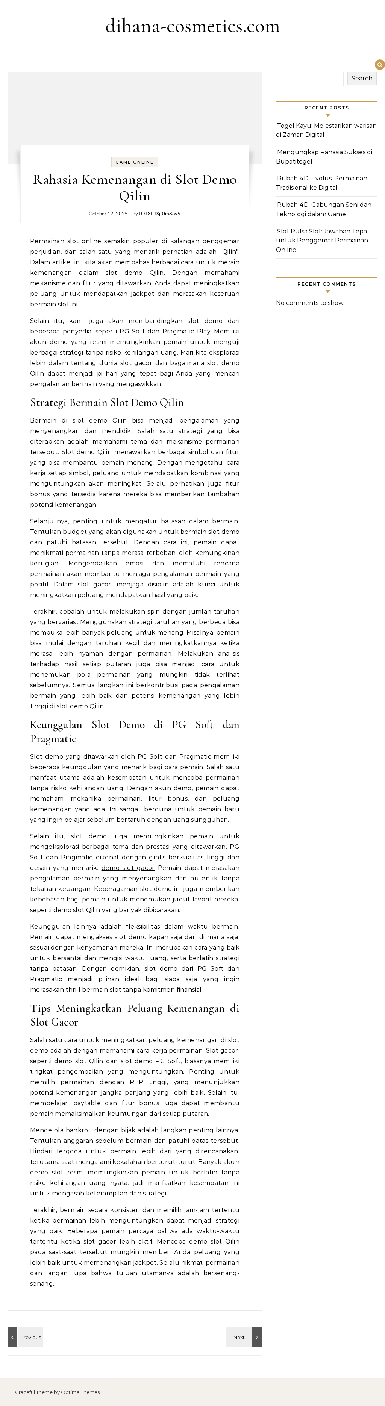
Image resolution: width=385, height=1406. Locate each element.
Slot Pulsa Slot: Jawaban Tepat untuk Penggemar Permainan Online (323, 240)
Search (362, 78)
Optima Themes (80, 1392)
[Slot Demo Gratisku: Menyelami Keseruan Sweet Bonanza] (245, 1337)
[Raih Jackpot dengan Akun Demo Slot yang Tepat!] (24, 1337)
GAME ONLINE (134, 162)
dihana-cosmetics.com (192, 25)
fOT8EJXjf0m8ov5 (159, 214)
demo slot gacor (128, 867)
